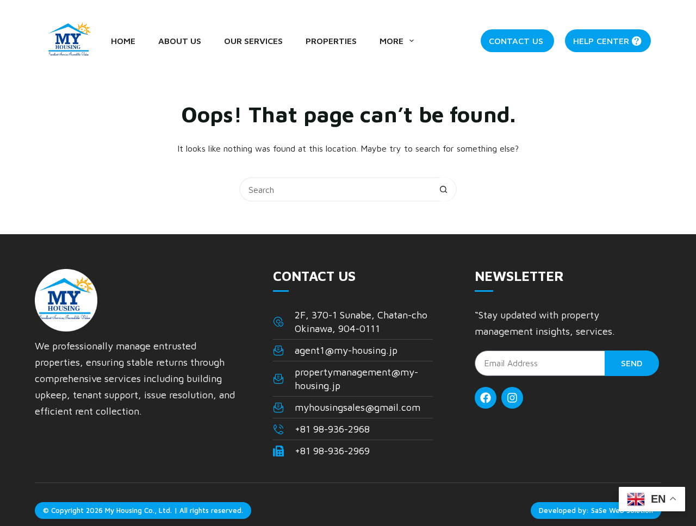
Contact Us (516, 41)
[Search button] (443, 189)
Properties (331, 41)
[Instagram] (512, 398)
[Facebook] (485, 398)
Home (123, 41)
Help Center (601, 41)
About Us (179, 41)
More (391, 41)
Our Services (253, 41)
